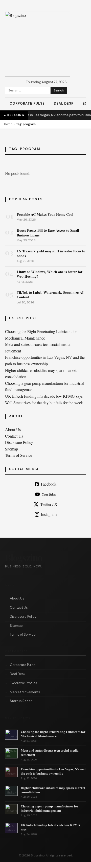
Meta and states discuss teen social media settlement (50, 752)
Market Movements (25, 692)
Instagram (49, 514)
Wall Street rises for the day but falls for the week (44, 402)
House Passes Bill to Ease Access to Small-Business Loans (48, 232)
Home (8, 124)
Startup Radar (21, 701)
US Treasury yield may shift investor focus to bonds (51, 253)
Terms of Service (18, 455)
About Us (13, 429)
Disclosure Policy (19, 442)
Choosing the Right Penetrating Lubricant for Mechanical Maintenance (53, 733)
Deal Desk (64, 103)
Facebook (48, 484)
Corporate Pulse (27, 103)
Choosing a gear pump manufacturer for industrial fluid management (49, 808)
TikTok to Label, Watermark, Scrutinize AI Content (50, 295)
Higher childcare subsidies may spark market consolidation (53, 789)
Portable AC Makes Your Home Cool (45, 214)
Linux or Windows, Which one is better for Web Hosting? (49, 274)
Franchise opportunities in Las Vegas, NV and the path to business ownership (53, 771)
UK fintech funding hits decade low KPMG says (44, 396)
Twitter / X (48, 504)
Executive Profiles (23, 683)
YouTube (48, 494)
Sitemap (11, 448)
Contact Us (14, 436)
